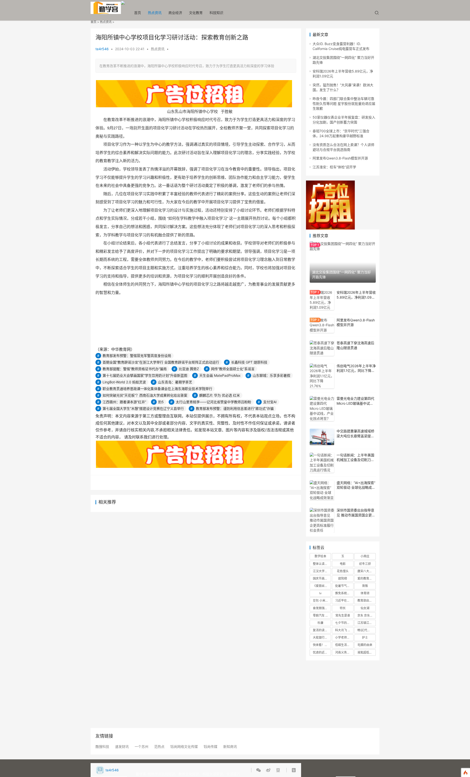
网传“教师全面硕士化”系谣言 (233, 369)
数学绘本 (320, 556)
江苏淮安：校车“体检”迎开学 (334, 167)
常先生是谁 (342, 615)
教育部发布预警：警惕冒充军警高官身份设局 (137, 355)
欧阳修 (342, 578)
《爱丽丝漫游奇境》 (322, 586)
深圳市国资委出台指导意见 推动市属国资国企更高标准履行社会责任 (356, 515)
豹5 (161, 402)
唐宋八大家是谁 (366, 571)
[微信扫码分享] (259, 770)
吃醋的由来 (365, 645)
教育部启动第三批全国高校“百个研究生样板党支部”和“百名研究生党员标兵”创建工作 (366, 600)
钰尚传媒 (210, 746)
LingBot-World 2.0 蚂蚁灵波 (124, 382)
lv (320, 593)
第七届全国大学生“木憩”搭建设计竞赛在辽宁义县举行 (143, 408)
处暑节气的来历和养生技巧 (344, 586)
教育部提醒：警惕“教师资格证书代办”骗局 (135, 369)
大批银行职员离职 (322, 637)
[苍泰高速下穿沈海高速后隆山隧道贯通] (322, 348)
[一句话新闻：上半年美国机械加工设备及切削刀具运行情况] (322, 463)
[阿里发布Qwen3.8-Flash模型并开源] (322, 325)
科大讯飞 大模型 (344, 630)
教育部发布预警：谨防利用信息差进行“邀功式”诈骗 (235, 408)
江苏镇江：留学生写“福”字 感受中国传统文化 (366, 623)
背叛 (365, 586)
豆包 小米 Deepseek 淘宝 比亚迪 (322, 600)
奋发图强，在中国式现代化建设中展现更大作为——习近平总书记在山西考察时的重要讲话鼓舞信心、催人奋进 (322, 608)
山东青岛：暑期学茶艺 (175, 382)
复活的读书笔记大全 (322, 630)
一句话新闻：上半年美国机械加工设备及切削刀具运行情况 (355, 460)
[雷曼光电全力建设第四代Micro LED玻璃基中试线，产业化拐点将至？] (322, 408)
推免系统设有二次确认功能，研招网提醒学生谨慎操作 (344, 593)
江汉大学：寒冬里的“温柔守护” (322, 571)
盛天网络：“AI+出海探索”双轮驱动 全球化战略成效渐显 (356, 487)
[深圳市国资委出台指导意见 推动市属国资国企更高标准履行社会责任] (322, 520)
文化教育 (196, 13)
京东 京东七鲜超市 (366, 615)
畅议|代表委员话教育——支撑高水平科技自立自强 (366, 630)
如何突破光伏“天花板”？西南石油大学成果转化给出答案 (145, 395)
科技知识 (216, 13)
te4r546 (102, 49)
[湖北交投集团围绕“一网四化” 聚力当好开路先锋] (343, 262)
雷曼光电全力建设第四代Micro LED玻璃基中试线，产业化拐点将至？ (355, 403)
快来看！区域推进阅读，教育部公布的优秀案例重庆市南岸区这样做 (322, 645)
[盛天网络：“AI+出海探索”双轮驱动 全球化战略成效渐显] (322, 490)
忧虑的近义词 (321, 652)
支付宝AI (270, 402)
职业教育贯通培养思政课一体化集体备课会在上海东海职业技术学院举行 (157, 389)
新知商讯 (230, 746)
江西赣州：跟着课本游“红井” (124, 402)
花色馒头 (343, 571)
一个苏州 (141, 746)
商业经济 (175, 13)
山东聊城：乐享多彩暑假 (271, 375)
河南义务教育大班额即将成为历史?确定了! (344, 652)
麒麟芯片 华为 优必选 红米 (219, 395)
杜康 (320, 623)
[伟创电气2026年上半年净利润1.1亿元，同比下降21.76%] (322, 376)
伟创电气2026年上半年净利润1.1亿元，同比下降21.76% (356, 370)
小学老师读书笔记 (344, 637)
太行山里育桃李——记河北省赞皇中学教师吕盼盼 (213, 402)
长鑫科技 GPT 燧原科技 (249, 362)
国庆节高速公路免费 (322, 578)
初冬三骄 (365, 564)
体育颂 (365, 593)
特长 (343, 608)
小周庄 (365, 556)
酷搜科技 (102, 746)
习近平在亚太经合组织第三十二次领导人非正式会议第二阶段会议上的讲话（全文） (344, 600)
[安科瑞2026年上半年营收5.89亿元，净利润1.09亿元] (322, 300)
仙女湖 (365, 608)
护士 (365, 637)
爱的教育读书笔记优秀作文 (366, 578)
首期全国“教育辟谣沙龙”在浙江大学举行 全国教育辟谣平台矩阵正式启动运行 (161, 362)
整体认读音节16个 (322, 564)
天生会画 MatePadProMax (220, 375)
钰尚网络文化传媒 (184, 746)
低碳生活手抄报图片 (344, 645)
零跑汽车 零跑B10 (322, 615)
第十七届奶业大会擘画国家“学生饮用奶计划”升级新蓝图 (145, 375)
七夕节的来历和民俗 (344, 623)
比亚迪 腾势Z (189, 369)
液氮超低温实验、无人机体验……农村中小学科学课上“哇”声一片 (366, 652)
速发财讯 (122, 746)
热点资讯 (155, 13)
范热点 (159, 746)
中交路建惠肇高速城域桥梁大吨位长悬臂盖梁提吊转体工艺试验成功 (355, 436)
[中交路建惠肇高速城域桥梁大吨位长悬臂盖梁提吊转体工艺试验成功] (322, 437)
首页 (137, 13)
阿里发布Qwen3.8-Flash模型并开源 (340, 158)
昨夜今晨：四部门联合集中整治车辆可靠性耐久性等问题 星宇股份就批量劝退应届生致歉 (344, 104)
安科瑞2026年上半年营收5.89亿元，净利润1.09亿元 (356, 297)
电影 (343, 564)
